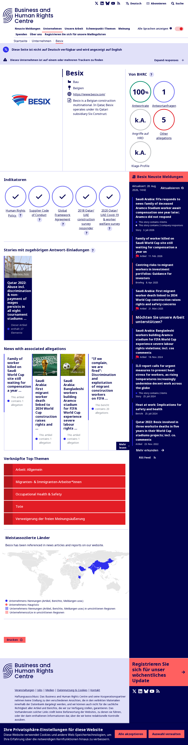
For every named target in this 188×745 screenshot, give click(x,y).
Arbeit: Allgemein (29, 469)
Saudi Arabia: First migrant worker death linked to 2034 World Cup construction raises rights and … (46, 404)
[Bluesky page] (107, 3)
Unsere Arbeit (74, 28)
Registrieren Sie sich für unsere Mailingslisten (75, 34)
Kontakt (95, 690)
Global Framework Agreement (62, 215)
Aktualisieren (170, 188)
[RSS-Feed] (118, 3)
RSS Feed (145, 457)
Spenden (21, 34)
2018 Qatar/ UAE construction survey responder (86, 219)
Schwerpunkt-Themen (100, 28)
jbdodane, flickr (20, 274)
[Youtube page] (113, 3)
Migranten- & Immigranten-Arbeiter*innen (49, 482)
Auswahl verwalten (166, 734)
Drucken (12, 639)
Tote (19, 506)
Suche (179, 3)
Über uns (36, 34)
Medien (49, 690)
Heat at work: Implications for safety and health (158, 407)
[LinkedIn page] (102, 3)
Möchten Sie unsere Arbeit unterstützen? (160, 319)
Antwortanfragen (164, 106)
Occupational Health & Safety (39, 494)
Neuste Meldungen (27, 28)
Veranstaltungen (24, 690)
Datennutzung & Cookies (72, 690)
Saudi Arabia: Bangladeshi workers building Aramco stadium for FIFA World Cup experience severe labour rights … (74, 404)
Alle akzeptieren (130, 734)
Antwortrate (140, 106)
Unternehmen (52, 28)
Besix (59, 41)
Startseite (20, 41)
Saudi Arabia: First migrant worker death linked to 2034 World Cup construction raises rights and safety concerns (158, 297)
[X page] (96, 3)
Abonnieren (158, 3)
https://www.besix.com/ (89, 94)
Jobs (39, 690)
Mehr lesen (122, 446)
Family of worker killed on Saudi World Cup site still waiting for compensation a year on (156, 245)
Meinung (124, 28)
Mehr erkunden (147, 450)
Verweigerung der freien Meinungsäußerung (50, 518)
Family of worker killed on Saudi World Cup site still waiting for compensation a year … (19, 374)
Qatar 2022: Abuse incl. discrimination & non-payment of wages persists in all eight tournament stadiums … (19, 300)
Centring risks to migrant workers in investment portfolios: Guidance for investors (154, 271)
